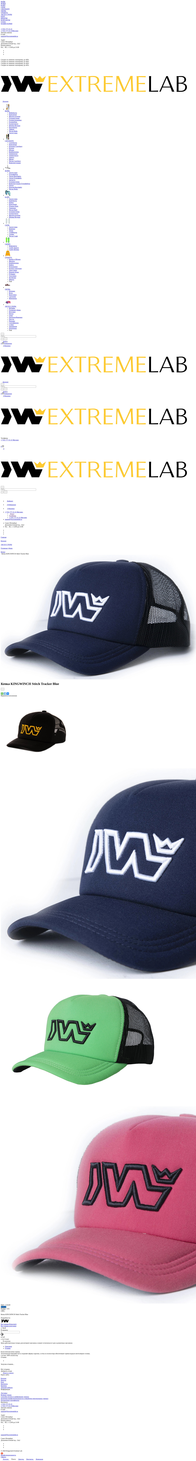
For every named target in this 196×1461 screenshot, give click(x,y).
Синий (3, 1307)
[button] (186, 1449)
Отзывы (8, 1348)
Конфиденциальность (8, 1455)
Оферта (3, 1457)
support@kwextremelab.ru (9, 36)
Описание (8, 1346)
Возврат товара (6, 1395)
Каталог (3, 1378)
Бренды (3, 1380)
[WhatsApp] (2, 693)
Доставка (4, 1393)
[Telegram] (5, 693)
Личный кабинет (7, 1387)
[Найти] (5, 338)
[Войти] (2, 444)
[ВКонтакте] (8, 693)
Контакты (4, 1384)
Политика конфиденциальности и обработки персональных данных (24, 1398)
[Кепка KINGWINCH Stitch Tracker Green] (82, 1105)
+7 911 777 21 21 (6, 29)
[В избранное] (2, 689)
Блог (2, 1382)
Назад (12, 514)
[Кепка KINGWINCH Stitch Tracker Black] (36, 767)
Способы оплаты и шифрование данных (15, 1397)
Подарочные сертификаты (10, 1400)
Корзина (4, 1386)
